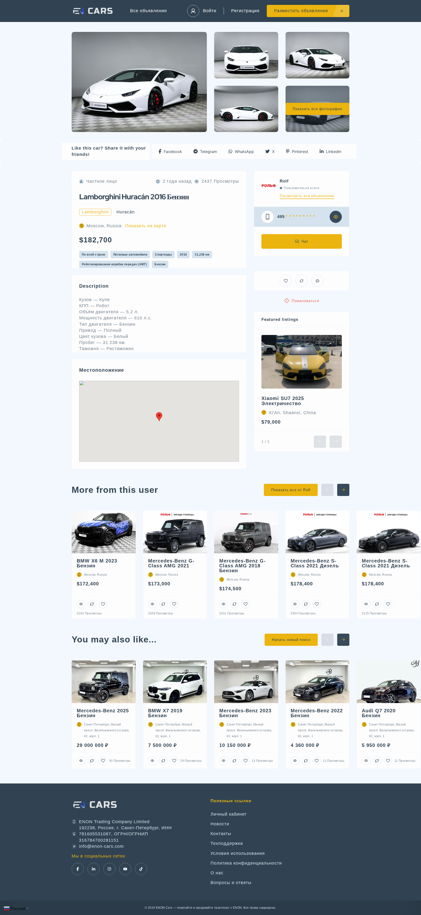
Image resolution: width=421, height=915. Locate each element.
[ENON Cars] (93, 11)
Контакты (220, 833)
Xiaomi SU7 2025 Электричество (282, 401)
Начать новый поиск (291, 640)
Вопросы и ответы (230, 882)
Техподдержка (226, 843)
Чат (304, 241)
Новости (219, 823)
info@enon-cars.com (101, 846)
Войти (209, 10)
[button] (170, 151)
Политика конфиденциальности (246, 863)
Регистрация (245, 10)
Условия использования (237, 853)
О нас (216, 872)
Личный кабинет (228, 814)
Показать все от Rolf (290, 490)
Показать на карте (145, 225)
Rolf (284, 181)
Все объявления (148, 10)
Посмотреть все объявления (307, 196)
